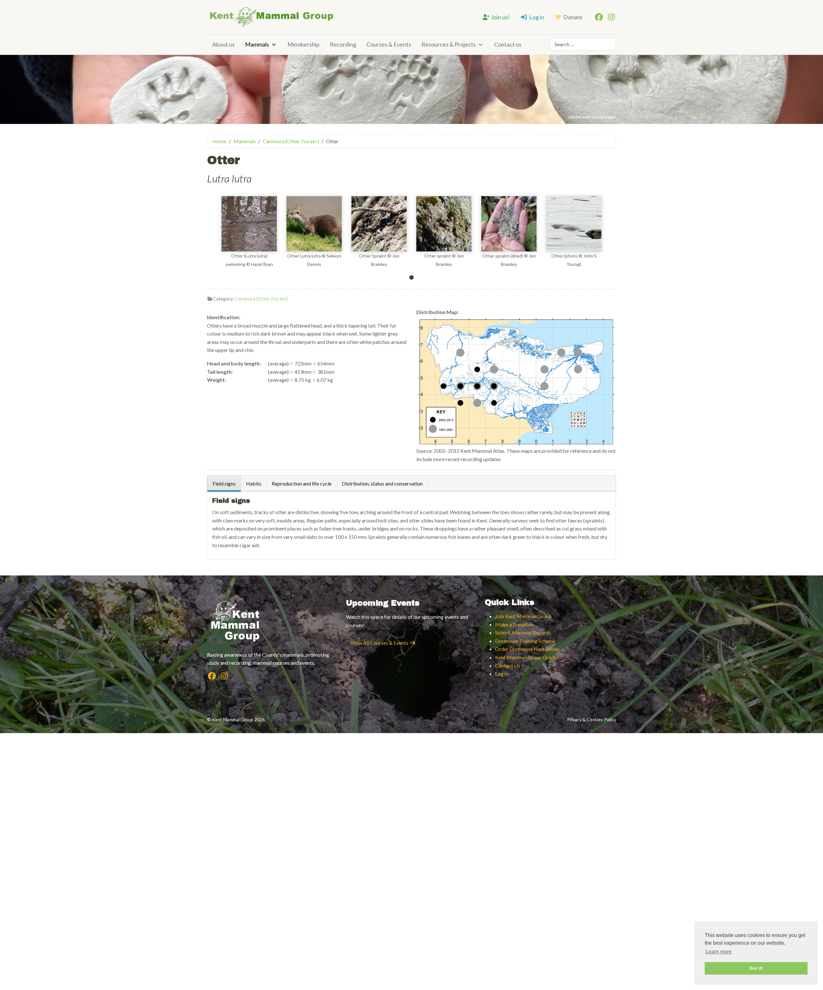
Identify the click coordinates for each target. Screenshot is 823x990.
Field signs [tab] (224, 483)
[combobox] (583, 44)
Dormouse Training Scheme (525, 641)
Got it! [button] (756, 968)
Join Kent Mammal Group (523, 616)
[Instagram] (611, 17)
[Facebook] (599, 17)
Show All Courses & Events (379, 643)
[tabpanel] (249, 232)
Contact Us (507, 665)
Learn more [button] (719, 951)
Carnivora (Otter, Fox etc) (261, 299)
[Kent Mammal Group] (271, 17)
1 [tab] (411, 278)
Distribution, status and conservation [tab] (382, 483)
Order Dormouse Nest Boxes (527, 649)
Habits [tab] (253, 483)
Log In (502, 673)
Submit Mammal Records (523, 632)
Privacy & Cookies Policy (591, 719)
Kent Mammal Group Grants (526, 657)
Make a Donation (514, 624)
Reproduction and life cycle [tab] (301, 483)
